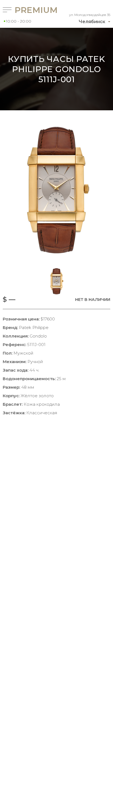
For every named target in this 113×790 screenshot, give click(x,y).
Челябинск (92, 21)
